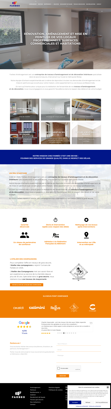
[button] (108, 387)
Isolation (56, 4)
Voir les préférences (102, 402)
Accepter (75, 402)
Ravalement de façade (66, 4)
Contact (99, 4)
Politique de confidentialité (82, 406)
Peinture (40, 4)
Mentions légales (54, 387)
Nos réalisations (90, 4)
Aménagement (33, 4)
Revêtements (47, 4)
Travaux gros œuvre (79, 4)
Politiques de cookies (56, 390)
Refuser (88, 402)
